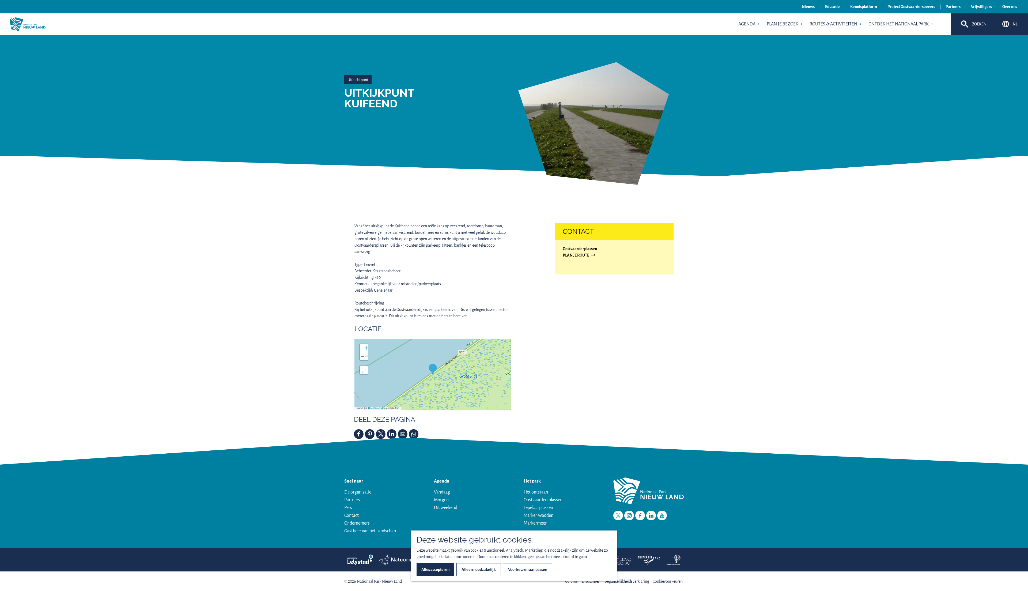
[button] (432, 369)
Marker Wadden (538, 515)
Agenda (441, 481)
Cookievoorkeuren (668, 581)
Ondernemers (357, 523)
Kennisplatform (863, 7)
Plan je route (576, 255)
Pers (348, 507)
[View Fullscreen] (364, 370)
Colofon (571, 581)
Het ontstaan (536, 492)
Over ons (1009, 7)
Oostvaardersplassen (543, 500)
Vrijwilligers (981, 7)
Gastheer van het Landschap (370, 531)
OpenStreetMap (377, 408)
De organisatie (357, 492)
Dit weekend (445, 507)
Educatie (832, 7)
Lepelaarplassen (538, 507)
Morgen (441, 500)
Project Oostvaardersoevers (911, 7)
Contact (351, 515)
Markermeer (535, 523)
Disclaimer (590, 581)
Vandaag (442, 492)
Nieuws (808, 7)
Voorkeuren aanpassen (527, 569)
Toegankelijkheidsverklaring (626, 581)
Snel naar (353, 481)
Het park (532, 481)
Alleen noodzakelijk (479, 569)
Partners (953, 7)
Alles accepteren (435, 569)
